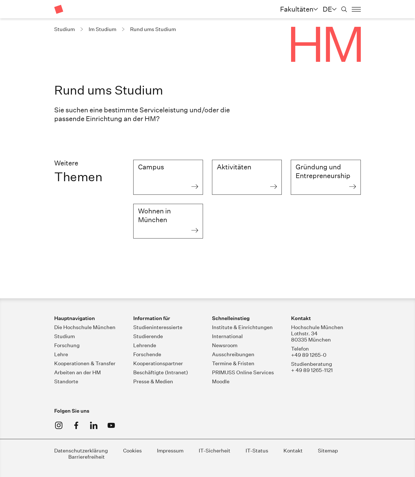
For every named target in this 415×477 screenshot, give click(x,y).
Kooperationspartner (158, 363)
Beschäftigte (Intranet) (160, 372)
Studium (64, 336)
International (227, 336)
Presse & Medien (153, 381)
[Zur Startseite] (58, 9)
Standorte (66, 381)
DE (327, 9)
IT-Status (257, 451)
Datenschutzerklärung (81, 451)
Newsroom (224, 345)
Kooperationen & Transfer (84, 363)
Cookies (132, 451)
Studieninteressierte (157, 327)
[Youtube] (111, 425)
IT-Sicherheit (214, 451)
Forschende (147, 354)
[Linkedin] (93, 425)
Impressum (171, 451)
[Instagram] (58, 425)
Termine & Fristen (233, 363)
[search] (344, 9)
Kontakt (293, 451)
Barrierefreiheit (86, 457)
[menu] (356, 9)
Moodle (221, 381)
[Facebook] (76, 425)
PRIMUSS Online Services (243, 372)
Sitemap (328, 451)
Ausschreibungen (233, 354)
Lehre (61, 354)
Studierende (148, 336)
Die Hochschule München (84, 327)
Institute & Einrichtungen (242, 327)
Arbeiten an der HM (77, 372)
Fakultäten (296, 9)
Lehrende (144, 345)
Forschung (67, 345)
